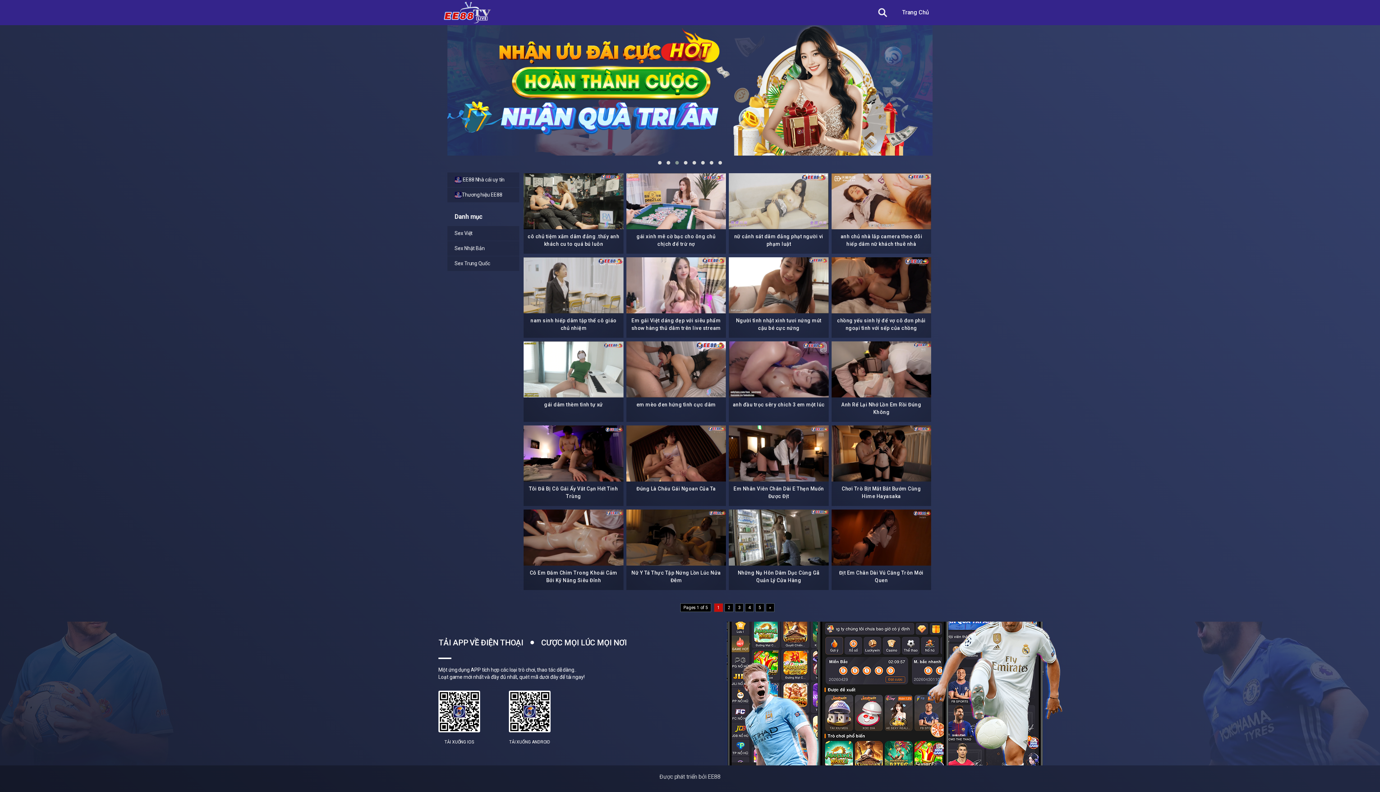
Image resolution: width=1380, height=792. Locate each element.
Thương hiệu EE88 (482, 195)
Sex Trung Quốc (472, 263)
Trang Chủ (915, 12)
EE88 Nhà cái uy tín (483, 180)
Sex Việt (464, 233)
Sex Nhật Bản (470, 248)
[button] (660, 162)
